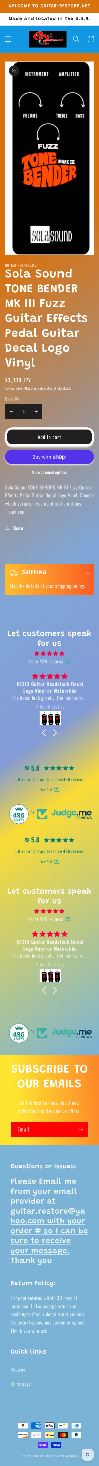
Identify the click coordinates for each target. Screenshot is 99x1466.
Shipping (30, 388)
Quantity (12, 399)
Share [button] (18, 528)
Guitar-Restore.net (43, 1456)
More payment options (49, 472)
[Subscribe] (81, 1129)
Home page (21, 1383)
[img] (49, 653)
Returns (18, 1369)
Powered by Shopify (66, 1456)
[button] (8, 39)
